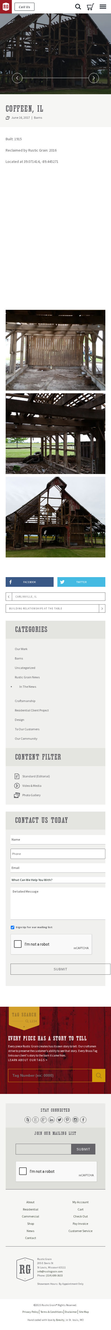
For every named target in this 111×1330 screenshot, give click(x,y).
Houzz (28, 1120)
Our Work (21, 649)
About (30, 1202)
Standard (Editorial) (36, 776)
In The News (27, 687)
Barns (38, 117)
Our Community (26, 738)
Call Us (24, 7)
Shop (30, 1224)
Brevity (60, 1320)
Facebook (83, 1120)
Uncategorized (25, 668)
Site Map (84, 1312)
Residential (30, 1209)
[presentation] (51, 944)
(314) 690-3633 (54, 1275)
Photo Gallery (31, 795)
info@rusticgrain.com (50, 1271)
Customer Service (80, 1231)
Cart (90, 7)
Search (78, 7)
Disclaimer (71, 1312)
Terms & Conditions (51, 1312)
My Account (80, 1202)
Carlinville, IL (26, 596)
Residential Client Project (32, 710)
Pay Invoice (80, 1224)
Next (94, 78)
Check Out (80, 1216)
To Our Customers (27, 729)
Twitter (59, 1120)
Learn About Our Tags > (28, 1060)
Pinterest (67, 1120)
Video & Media (31, 786)
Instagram (75, 1120)
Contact (30, 1238)
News (30, 1231)
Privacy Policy (30, 1312)
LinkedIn (51, 1120)
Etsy (35, 1120)
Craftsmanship (25, 701)
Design (19, 720)
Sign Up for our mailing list (34, 927)
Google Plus (43, 1120)
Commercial (30, 1216)
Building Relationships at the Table (35, 608)
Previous (17, 78)
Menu (103, 7)
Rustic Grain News (27, 677)
